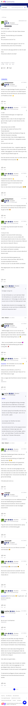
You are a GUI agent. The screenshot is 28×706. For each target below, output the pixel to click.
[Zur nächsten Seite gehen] (17, 689)
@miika (3, 398)
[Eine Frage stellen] (24, 702)
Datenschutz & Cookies (15, 698)
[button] (3, 317)
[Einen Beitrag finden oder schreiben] (25, 7)
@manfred (3, 363)
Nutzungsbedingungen (5, 698)
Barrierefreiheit (16, 695)
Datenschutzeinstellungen (6, 700)
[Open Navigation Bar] (2, 1)
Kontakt (14, 700)
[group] (2, 64)
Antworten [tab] (4, 79)
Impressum (19, 700)
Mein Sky (3, 695)
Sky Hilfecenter (9, 695)
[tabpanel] (14, 385)
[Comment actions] (26, 87)
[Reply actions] (25, 288)
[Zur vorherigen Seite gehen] (12, 689)
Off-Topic (4, 17)
